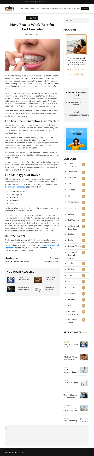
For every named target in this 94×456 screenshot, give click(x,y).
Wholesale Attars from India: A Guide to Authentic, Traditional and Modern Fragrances (70, 358)
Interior (48, 9)
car (68, 196)
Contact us (85, 9)
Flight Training (73, 220)
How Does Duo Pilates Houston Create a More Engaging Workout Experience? (24, 288)
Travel (69, 305)
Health (43, 9)
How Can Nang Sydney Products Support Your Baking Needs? (70, 409)
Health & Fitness (74, 246)
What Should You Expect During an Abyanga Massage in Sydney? (50, 279)
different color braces (17, 187)
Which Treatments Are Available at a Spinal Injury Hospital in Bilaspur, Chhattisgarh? (23, 279)
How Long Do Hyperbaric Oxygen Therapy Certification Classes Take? (51, 288)
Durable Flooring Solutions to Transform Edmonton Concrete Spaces (70, 421)
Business (26, 9)
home (21, 9)
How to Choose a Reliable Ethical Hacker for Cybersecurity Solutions (70, 396)
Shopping (70, 9)
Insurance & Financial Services (72, 255)
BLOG (69, 184)
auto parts (71, 178)
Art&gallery (72, 172)
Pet (65, 9)
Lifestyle (55, 9)
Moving (61, 9)
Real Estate (77, 9)
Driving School (73, 202)
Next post (55, 258)
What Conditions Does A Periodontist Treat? (52, 262)
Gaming (38, 9)
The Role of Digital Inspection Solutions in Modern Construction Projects (71, 383)
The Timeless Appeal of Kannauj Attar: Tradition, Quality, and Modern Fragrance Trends (71, 371)
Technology (72, 299)
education (71, 208)
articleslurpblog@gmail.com (76, 69)
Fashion (32, 9)
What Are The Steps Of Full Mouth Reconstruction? (17, 262)
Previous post (11, 258)
